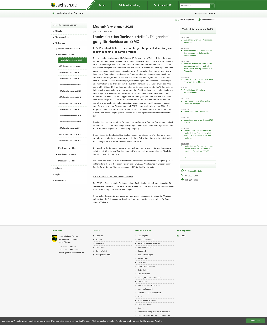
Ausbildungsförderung (146, 247)
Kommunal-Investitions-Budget (149, 285)
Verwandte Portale (143, 231)
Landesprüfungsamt (145, 289)
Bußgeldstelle (143, 259)
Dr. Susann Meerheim (193, 171)
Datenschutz (100, 247)
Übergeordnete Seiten (204, 14)
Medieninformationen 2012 (70, 140)
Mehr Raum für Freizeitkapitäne (196, 112)
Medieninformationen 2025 (71, 60)
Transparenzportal (145, 304)
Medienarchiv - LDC (67, 148)
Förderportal (142, 262)
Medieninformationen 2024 (70, 66)
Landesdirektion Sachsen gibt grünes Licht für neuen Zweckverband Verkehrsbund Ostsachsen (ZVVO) (198, 148)
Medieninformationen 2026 (69, 49)
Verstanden (255, 321)
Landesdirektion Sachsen (69, 13)
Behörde (58, 168)
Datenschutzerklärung (61, 321)
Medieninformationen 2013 (70, 134)
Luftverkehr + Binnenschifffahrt (149, 293)
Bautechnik (142, 251)
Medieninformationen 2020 (70, 91)
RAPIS (140, 297)
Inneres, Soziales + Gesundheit (149, 278)
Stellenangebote (62, 37)
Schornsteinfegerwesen (147, 300)
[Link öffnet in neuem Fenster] (64, 7)
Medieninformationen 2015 (70, 122)
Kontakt (99, 240)
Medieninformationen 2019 (70, 97)
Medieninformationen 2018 (70, 103)
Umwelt (140, 308)
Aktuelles (59, 31)
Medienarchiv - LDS (67, 55)
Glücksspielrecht (144, 274)
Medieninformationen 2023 (70, 72)
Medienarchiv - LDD (67, 155)
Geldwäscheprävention (146, 266)
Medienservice (61, 43)
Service (96, 231)
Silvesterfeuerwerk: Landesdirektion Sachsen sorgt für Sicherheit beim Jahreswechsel (198, 53)
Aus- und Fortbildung (146, 240)
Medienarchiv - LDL (66, 161)
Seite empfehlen (184, 231)
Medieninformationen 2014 (70, 128)
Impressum (100, 243)
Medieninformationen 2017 (70, 110)
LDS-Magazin (143, 236)
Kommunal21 (143, 281)
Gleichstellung (143, 270)
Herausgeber (57, 231)
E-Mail (183, 236)
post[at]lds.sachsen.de (74, 253)
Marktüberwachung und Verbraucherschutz (154, 312)
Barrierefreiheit (101, 251)
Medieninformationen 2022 (70, 79)
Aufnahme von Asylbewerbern (149, 243)
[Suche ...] (212, 5)
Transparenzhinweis (103, 255)
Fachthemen (60, 181)
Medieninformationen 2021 (70, 85)
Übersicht (99, 236)
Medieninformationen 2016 (70, 116)
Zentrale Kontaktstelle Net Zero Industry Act (154, 316)
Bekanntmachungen (145, 255)
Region (58, 175)
